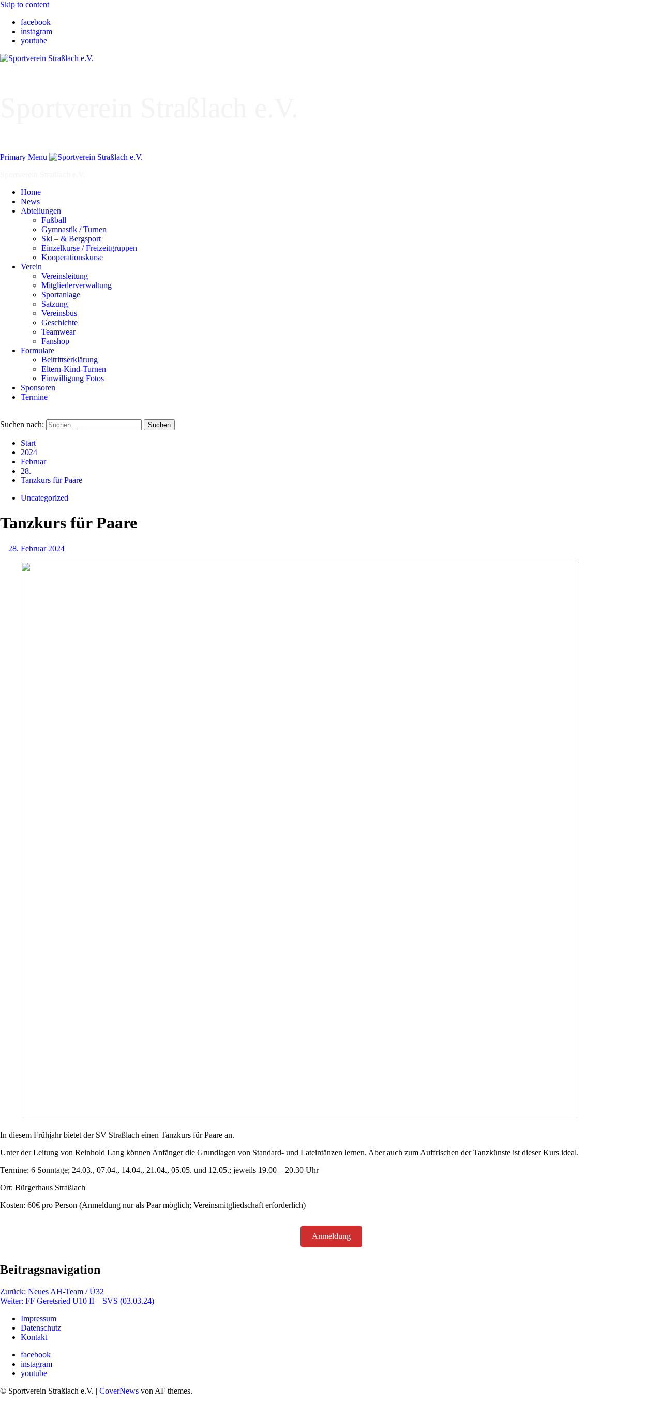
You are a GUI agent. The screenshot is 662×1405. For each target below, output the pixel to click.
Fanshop (55, 341)
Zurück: (52, 1291)
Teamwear (58, 331)
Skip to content (24, 4)
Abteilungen (41, 210)
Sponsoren (38, 387)
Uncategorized (44, 497)
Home (31, 192)
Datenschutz (41, 1327)
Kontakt (34, 1337)
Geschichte (59, 322)
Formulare (37, 350)
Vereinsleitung (64, 275)
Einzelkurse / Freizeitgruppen (89, 248)
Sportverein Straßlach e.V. (149, 108)
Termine (34, 396)
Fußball (53, 220)
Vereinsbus (59, 313)
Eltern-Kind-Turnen (73, 369)
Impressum (38, 1318)
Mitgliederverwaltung (76, 285)
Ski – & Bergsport (71, 238)
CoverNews (119, 1390)
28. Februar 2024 (36, 548)
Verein (31, 266)
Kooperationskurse (72, 257)
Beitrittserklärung (69, 359)
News (30, 201)
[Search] (3, 414)
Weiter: (77, 1300)
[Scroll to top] (3, 1400)
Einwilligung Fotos (72, 378)
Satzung (54, 303)
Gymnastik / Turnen (74, 229)
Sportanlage (60, 294)
